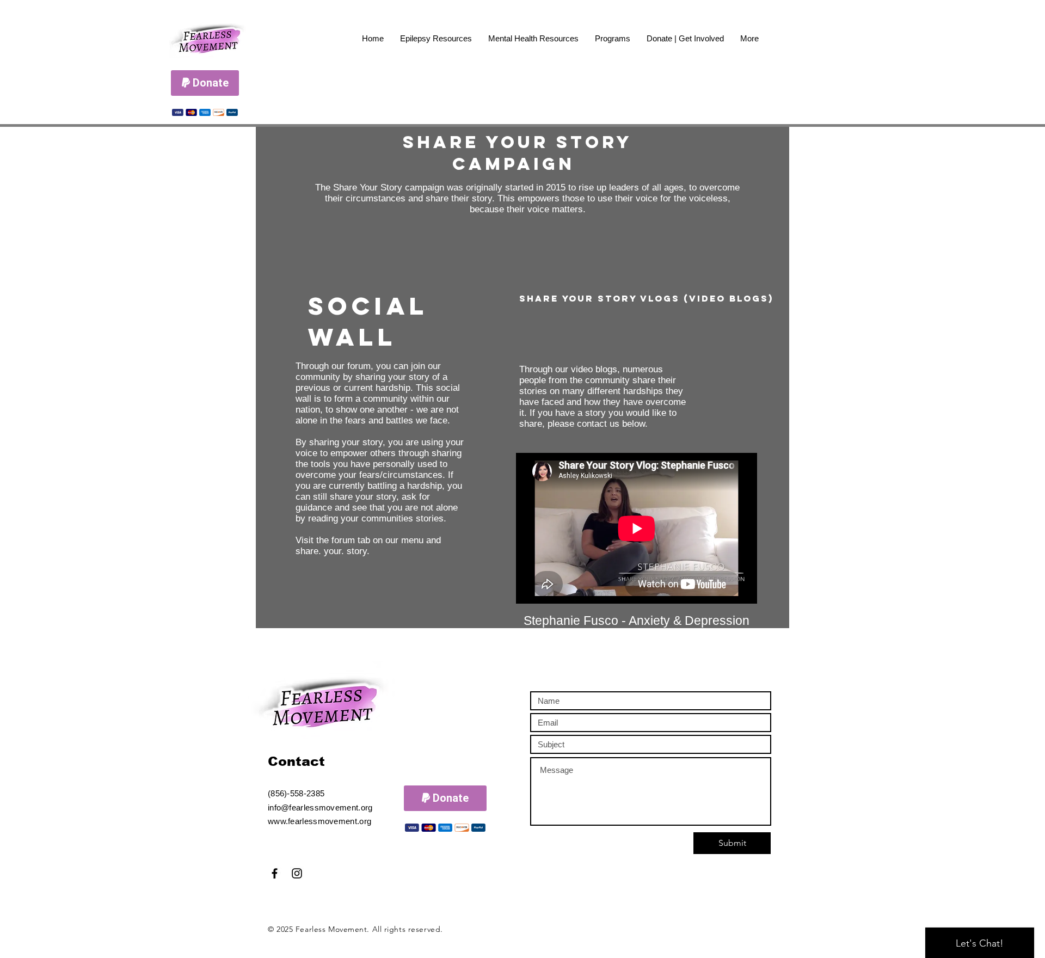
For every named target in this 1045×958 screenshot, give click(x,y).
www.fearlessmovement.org (319, 821)
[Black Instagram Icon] (297, 873)
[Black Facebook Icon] (274, 873)
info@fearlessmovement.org (320, 807)
